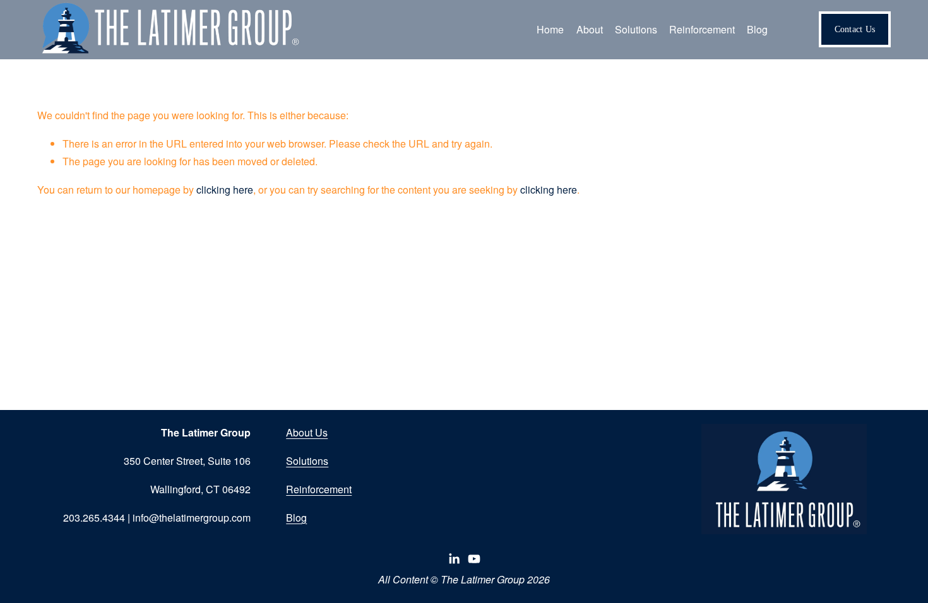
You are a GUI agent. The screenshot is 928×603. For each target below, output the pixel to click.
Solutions (307, 461)
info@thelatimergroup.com (192, 517)
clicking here (224, 189)
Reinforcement (319, 489)
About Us (307, 432)
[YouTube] (474, 559)
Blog (757, 29)
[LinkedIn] (454, 559)
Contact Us (855, 29)
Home (550, 29)
